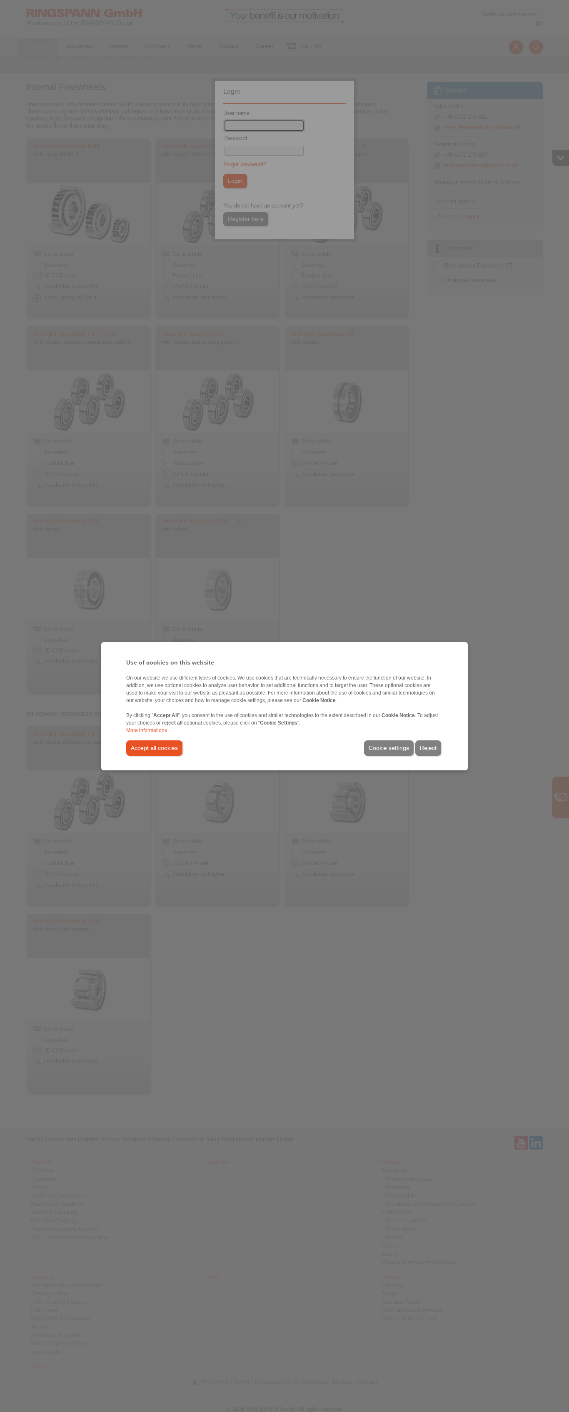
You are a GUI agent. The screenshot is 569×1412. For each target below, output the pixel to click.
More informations (146, 730)
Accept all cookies (154, 748)
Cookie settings (389, 748)
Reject (428, 748)
